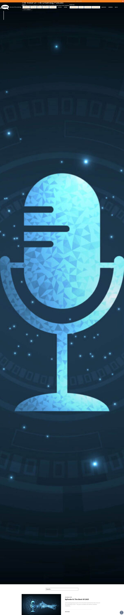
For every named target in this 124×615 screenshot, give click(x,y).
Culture (33, 7)
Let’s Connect (27, 9)
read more (67, 611)
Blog (116, 7)
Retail (81, 7)
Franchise (87, 7)
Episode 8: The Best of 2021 (77, 599)
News (39, 7)
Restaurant (74, 7)
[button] (121, 612)
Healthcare (96, 7)
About (24, 4)
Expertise (71, 4)
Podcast (45, 7)
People (60, 7)
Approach (26, 7)
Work (65, 7)
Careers (110, 7)
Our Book (52, 7)
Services (103, 7)
